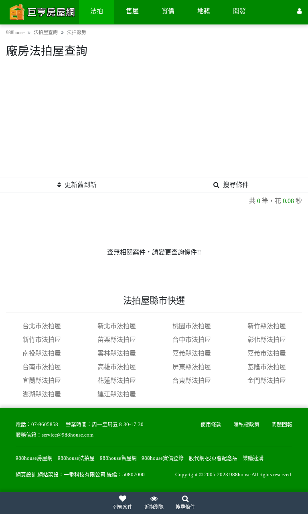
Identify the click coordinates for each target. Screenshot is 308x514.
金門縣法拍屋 (266, 380)
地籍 (203, 11)
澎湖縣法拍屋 (41, 394)
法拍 (96, 11)
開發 (239, 11)
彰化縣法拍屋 (266, 339)
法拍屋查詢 (46, 32)
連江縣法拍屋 (116, 394)
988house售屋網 (118, 458)
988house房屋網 (34, 458)
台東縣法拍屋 (191, 380)
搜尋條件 (236, 184)
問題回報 (282, 424)
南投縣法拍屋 (41, 353)
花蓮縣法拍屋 (116, 380)
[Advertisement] (154, 121)
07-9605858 (44, 424)
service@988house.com (67, 435)
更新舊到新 (81, 184)
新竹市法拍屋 (41, 339)
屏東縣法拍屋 (191, 367)
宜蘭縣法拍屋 (41, 380)
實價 (168, 11)
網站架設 (48, 474)
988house (15, 32)
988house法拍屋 (76, 458)
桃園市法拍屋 (191, 326)
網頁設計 (26, 474)
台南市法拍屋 (41, 367)
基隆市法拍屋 (266, 367)
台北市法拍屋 (41, 326)
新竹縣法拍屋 (266, 326)
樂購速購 (253, 458)
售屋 (132, 11)
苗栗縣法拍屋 (116, 339)
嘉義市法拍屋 (266, 353)
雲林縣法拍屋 (116, 353)
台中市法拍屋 (191, 339)
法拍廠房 (76, 32)
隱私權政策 (246, 424)
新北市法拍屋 (116, 326)
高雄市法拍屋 (116, 367)
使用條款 (211, 424)
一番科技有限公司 (84, 474)
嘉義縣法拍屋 (191, 353)
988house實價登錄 (163, 458)
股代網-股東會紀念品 (213, 458)
